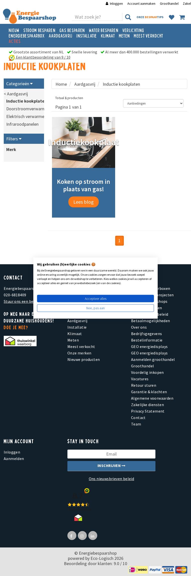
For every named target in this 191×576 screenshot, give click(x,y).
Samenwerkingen (146, 307)
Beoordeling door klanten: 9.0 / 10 (95, 563)
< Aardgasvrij (16, 94)
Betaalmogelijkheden (150, 320)
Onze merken (79, 352)
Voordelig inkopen (147, 372)
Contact (138, 417)
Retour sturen (143, 385)
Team (136, 424)
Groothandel (169, 3)
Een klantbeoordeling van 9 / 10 (42, 57)
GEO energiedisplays (149, 346)
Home (61, 84)
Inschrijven (109, 465)
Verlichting (133, 30)
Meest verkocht (148, 35)
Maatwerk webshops (149, 301)
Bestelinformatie (146, 340)
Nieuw (14, 30)
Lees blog (83, 202)
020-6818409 (15, 294)
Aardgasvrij (60, 35)
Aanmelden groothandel (153, 359)
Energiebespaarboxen (150, 288)
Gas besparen (72, 30)
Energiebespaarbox (27, 35)
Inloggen (116, 3)
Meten (124, 35)
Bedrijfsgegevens (146, 333)
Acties (15, 41)
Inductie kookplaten (26, 101)
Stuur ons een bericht (23, 301)
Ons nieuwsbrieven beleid (111, 478)
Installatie (86, 35)
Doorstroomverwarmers (28, 109)
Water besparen (103, 30)
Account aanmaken (141, 3)
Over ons (139, 327)
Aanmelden (14, 458)
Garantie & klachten (149, 391)
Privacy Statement (148, 411)
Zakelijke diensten (147, 404)
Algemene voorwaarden (152, 398)
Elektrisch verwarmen (26, 116)
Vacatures (140, 378)
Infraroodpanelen (22, 124)
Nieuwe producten (83, 359)
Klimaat (108, 35)
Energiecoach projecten (152, 294)
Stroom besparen (39, 30)
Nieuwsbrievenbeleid (149, 314)
